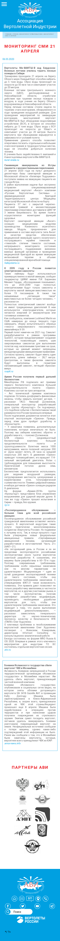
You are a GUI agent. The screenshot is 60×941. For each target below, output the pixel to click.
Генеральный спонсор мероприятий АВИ (30, 927)
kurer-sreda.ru (11, 160)
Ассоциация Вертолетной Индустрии (30, 23)
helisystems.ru (11, 263)
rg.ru (6, 505)
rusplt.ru (8, 371)
